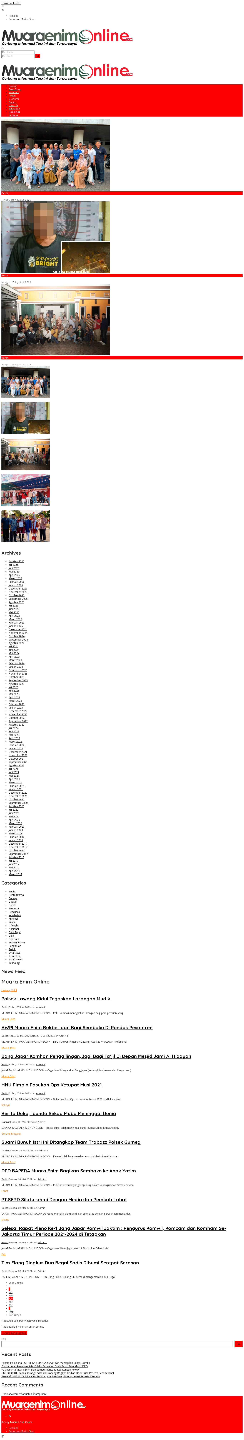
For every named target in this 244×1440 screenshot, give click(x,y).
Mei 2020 (14, 816)
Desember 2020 (18, 792)
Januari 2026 (16, 585)
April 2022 (14, 738)
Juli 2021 (13, 768)
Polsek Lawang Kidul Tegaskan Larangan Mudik (55, 999)
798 (11, 1295)
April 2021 (14, 779)
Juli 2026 (13, 564)
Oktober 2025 (16, 595)
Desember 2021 (18, 751)
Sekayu (5, 1105)
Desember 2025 (18, 588)
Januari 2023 (16, 707)
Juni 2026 (14, 568)
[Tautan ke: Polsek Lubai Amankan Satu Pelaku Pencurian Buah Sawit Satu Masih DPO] (55, 272)
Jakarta (5, 1219)
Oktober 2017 (16, 850)
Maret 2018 (15, 833)
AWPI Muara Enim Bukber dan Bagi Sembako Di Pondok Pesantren (77, 1027)
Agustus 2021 (16, 765)
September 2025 (18, 598)
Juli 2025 (13, 605)
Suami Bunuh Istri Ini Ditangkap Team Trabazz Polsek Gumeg (71, 1142)
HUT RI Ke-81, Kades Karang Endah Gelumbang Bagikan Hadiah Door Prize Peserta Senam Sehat (58, 508)
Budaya (13, 898)
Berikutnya (15, 1314)
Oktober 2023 (16, 677)
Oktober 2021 (16, 758)
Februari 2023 (16, 704)
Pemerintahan (17, 942)
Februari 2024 (16, 663)
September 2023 (18, 680)
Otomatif (14, 939)
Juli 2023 (13, 687)
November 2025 (18, 592)
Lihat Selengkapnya (14, 1332)
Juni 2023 (14, 690)
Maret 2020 (15, 823)
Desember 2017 (18, 843)
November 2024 (18, 632)
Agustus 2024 (16, 643)
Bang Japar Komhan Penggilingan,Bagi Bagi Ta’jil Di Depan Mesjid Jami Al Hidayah (96, 1056)
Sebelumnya (16, 1282)
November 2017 (18, 847)
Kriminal (13, 918)
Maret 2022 (15, 741)
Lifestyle (13, 925)
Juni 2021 (14, 772)
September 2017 (18, 854)
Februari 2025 (16, 622)
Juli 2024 (13, 646)
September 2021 (18, 762)
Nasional (14, 929)
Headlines (14, 912)
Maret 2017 (15, 874)
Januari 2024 (16, 666)
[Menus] (2, 6)
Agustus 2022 (16, 724)
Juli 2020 (13, 809)
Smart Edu (15, 956)
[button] (37, 56)
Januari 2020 (16, 830)
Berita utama (16, 895)
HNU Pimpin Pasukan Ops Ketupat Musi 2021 (51, 1085)
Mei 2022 (14, 734)
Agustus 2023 (16, 683)
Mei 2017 (14, 867)
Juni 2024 (14, 649)
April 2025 (14, 615)
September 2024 (18, 639)
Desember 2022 (18, 711)
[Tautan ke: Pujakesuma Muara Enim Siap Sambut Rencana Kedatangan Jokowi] (55, 354)
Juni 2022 (14, 731)
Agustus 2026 (16, 561)
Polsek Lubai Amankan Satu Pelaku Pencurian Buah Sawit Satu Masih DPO (45, 279)
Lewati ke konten (11, 3)
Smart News (16, 959)
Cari (3, 1339)
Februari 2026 (16, 581)
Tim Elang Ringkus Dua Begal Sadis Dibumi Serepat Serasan (70, 1263)
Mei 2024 (14, 653)
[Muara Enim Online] (67, 45)
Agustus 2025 (16, 602)
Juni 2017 (14, 864)
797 (11, 1292)
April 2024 (14, 656)
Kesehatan (15, 915)
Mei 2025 (14, 612)
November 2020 (18, 796)
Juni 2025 (14, 609)
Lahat (4, 1191)
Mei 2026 (14, 571)
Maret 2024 (15, 660)
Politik (12, 949)
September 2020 (18, 802)
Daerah (13, 901)
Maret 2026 (15, 578)
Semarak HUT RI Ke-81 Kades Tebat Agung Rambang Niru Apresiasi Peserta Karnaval (51, 544)
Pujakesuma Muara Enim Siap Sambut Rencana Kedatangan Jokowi (42, 361)
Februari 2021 (16, 785)
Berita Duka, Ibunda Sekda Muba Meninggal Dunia (58, 1113)
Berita (4, 193)
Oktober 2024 (16, 636)
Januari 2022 (16, 748)
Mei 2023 (14, 694)
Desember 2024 (18, 629)
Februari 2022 (16, 745)
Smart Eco (15, 952)
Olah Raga (15, 932)
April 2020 (14, 820)
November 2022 (18, 714)
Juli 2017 (13, 860)
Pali (3, 1254)
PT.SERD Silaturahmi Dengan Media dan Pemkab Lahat (64, 1199)
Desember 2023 (18, 670)
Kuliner (12, 922)
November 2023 (18, 673)
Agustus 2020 (16, 806)
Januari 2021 (16, 789)
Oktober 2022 (16, 717)
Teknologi (14, 963)
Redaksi (13, 1427)
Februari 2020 (16, 826)
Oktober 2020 (16, 799)
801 (11, 1305)
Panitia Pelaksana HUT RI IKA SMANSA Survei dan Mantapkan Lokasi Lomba (46, 196)
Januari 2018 (16, 840)
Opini (11, 935)
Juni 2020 (14, 813)
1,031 (11, 1311)
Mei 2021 (14, 775)
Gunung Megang (11, 1133)
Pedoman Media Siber (22, 1431)
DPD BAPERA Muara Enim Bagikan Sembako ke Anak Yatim (68, 1171)
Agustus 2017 (16, 857)
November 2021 (18, 755)
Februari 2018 (16, 837)
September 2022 (18, 721)
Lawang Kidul (9, 990)
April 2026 (14, 575)
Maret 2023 (15, 700)
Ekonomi (14, 908)
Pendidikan (15, 946)
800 (11, 1302)
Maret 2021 (15, 782)
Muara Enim (8, 1019)
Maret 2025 (15, 619)
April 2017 (14, 871)
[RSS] (10, 1416)
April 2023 (14, 697)
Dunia (12, 905)
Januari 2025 (16, 626)
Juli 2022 (13, 728)
